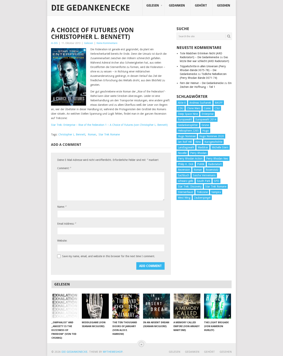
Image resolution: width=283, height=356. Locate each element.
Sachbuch (183, 175)
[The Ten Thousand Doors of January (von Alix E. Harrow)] (125, 306)
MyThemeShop (112, 351)
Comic (207, 108)
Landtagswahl (186, 147)
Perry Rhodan (198, 152)
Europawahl (185, 119)
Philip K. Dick (185, 164)
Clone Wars (193, 108)
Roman (92, 134)
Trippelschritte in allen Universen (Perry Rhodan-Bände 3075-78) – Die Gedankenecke (203, 70)
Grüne (205, 125)
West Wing (184, 197)
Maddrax (203, 147)
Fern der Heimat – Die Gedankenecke (202, 83)
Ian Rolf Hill (185, 141)
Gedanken (177, 5)
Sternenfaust (185, 192)
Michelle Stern (220, 147)
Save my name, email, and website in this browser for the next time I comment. (108, 256)
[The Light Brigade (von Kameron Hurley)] (217, 306)
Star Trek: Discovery (190, 186)
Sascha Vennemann (204, 175)
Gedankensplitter (188, 125)
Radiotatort (215, 164)
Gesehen (223, 5)
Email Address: (66, 223)
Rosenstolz (212, 169)
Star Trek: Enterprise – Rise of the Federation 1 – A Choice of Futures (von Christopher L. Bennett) (109, 124)
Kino (198, 141)
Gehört (201, 5)
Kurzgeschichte (213, 141)
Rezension (184, 169)
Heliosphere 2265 (188, 130)
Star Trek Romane (109, 134)
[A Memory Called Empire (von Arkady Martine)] (186, 306)
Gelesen (152, 5)
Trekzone (202, 192)
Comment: (64, 168)
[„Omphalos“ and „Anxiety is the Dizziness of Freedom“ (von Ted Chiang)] (64, 306)
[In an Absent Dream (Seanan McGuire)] (156, 306)
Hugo (205, 130)
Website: (62, 240)
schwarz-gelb (185, 180)
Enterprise (208, 113)
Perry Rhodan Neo (217, 158)
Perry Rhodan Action (190, 158)
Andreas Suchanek (200, 102)
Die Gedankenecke (90, 8)
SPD (216, 180)
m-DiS (54, 43)
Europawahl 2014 (205, 119)
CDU (180, 108)
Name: (61, 206)
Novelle (182, 152)
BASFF (219, 102)
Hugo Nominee (187, 136)
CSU (217, 108)
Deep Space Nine (188, 113)
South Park (203, 180)
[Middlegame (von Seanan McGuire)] (95, 306)
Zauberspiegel (202, 197)
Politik (200, 164)
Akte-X (182, 102)
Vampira (216, 192)
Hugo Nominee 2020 (211, 136)
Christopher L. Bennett (71, 134)
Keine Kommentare (107, 43)
